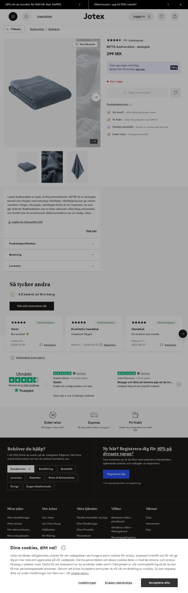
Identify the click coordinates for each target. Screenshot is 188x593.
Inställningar (87, 582)
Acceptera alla (159, 582)
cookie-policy (79, 573)
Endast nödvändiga (118, 582)
